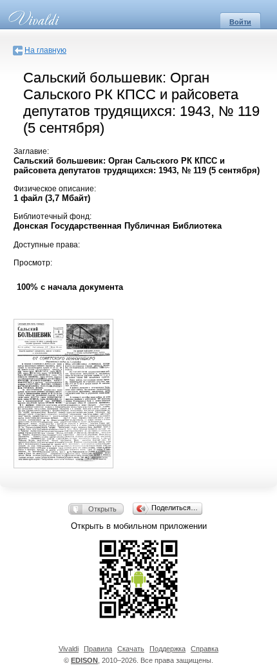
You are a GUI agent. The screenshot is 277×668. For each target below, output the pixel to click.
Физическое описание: (55, 188)
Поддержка (167, 649)
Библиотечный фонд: (52, 216)
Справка (204, 649)
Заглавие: (31, 151)
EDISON (84, 660)
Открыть (102, 509)
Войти (240, 22)
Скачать (130, 649)
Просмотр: (33, 262)
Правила (98, 649)
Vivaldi (69, 649)
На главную (45, 50)
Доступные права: (47, 244)
